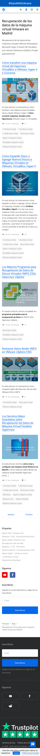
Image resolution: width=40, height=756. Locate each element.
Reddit (20, 575)
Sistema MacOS (22, 499)
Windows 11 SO (8, 547)
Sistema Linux (8, 499)
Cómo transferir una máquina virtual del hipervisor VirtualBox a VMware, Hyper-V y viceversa (19, 67)
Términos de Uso (8, 743)
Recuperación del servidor (13, 543)
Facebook (12, 575)
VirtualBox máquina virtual (13, 142)
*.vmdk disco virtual (10, 133)
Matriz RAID (7, 533)
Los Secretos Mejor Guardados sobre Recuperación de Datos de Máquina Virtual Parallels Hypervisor (17, 423)
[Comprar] (31, 9)
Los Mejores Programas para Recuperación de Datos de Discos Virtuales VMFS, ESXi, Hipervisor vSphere (19, 272)
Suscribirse (20, 610)
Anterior (11, 514)
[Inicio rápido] (37, 9)
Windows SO (18, 533)
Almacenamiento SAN (25, 550)
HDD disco (7, 495)
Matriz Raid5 (7, 540)
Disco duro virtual (27, 133)
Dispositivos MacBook (11, 560)
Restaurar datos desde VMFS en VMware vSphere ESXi (19, 350)
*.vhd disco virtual (25, 129)
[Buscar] (20, 9)
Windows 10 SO (8, 536)
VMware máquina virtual (12, 147)
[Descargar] (26, 9)
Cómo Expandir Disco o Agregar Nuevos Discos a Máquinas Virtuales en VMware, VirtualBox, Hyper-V (19, 161)
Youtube (5, 575)
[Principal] (3, 9)
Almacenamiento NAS (25, 536)
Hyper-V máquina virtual (12, 138)
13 (25, 234)
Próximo (29, 514)
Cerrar (16, 753)
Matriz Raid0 (7, 553)
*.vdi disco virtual (9, 129)
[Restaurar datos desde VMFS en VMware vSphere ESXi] (20, 369)
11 (25, 124)
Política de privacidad (30, 753)
